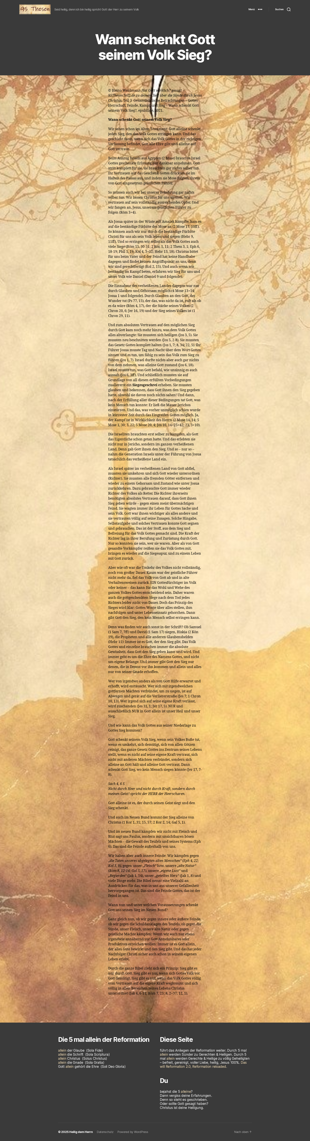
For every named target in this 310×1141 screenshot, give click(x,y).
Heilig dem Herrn (81, 1132)
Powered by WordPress (132, 1132)
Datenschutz (105, 1132)
